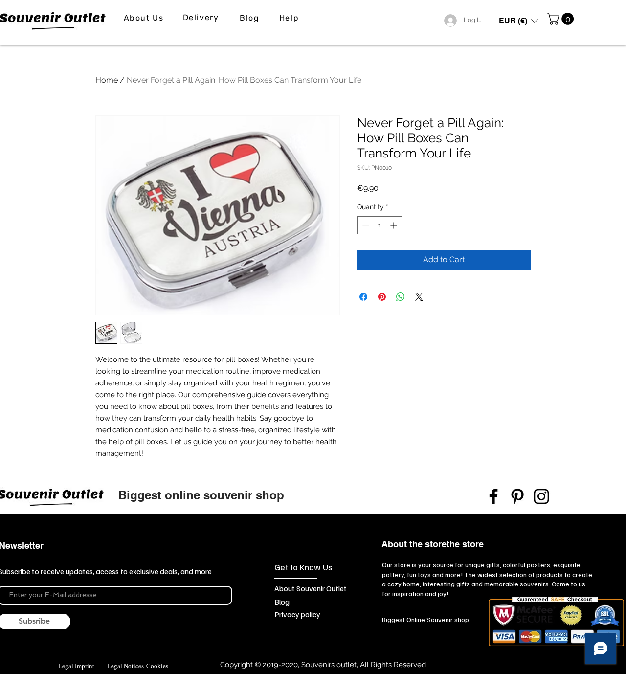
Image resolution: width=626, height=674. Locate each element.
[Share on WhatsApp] (400, 297)
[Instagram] (541, 496)
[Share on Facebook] (363, 297)
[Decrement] (364, 225)
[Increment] (394, 225)
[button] (518, 21)
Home (106, 80)
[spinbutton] (379, 225)
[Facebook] (493, 496)
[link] (562, 19)
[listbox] (518, 21)
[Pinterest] (517, 496)
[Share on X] (419, 297)
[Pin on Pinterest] (382, 297)
